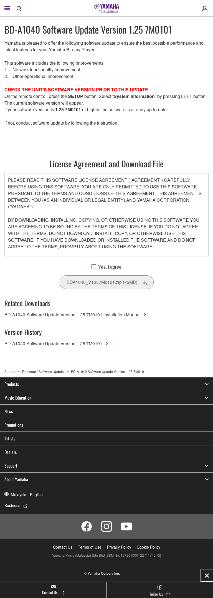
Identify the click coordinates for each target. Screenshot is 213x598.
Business (12, 505)
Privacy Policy (119, 547)
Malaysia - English (27, 494)
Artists (9, 438)
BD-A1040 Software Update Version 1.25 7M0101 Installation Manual (72, 314)
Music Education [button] (17, 397)
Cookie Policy (148, 547)
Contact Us (62, 547)
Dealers (10, 452)
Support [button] (10, 465)
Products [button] (11, 384)
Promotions (13, 425)
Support (10, 371)
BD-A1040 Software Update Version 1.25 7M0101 (53, 343)
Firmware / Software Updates (43, 371)
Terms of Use (90, 547)
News (8, 411)
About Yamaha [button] (16, 479)
